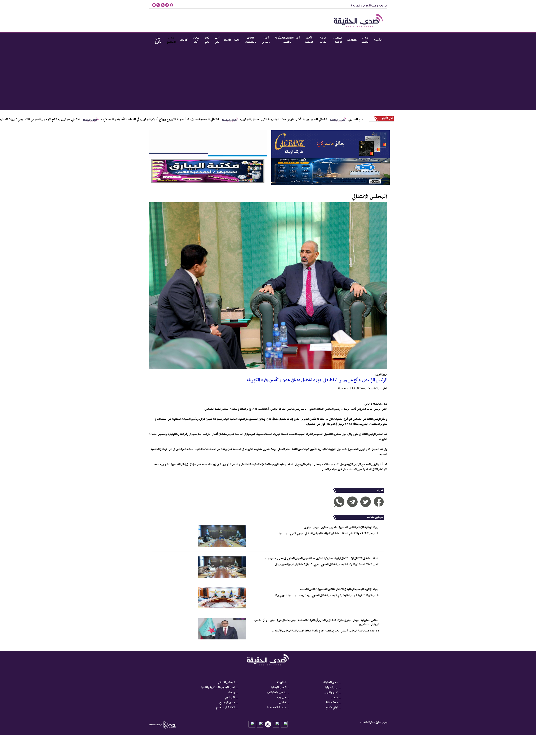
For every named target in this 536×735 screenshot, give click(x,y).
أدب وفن (217, 40)
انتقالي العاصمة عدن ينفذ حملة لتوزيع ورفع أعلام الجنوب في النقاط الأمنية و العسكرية (196, 119)
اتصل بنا (355, 5)
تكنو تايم (207, 40)
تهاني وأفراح (158, 40)
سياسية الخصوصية (276, 707)
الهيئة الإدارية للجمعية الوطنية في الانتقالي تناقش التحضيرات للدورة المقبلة (339, 589)
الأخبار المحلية (309, 40)
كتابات (184, 40)
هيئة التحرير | (368, 5)
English (352, 40)
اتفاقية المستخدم (225, 707)
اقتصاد (227, 40)
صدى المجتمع (171, 40)
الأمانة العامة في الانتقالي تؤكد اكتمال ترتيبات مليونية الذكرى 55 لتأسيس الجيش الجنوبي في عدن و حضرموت (322, 558)
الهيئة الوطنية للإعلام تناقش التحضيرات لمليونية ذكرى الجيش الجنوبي (341, 527)
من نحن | (381, 5)
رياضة (237, 40)
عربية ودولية (323, 40)
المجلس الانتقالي (338, 40)
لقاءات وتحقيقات (250, 40)
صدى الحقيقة (365, 40)
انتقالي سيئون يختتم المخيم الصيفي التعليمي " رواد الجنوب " (74, 119)
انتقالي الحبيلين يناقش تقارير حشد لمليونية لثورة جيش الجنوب (319, 119)
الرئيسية (378, 40)
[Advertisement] (268, 78)
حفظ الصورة (381, 374)
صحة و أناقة (195, 40)
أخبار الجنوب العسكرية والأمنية (287, 40)
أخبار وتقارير (266, 40)
